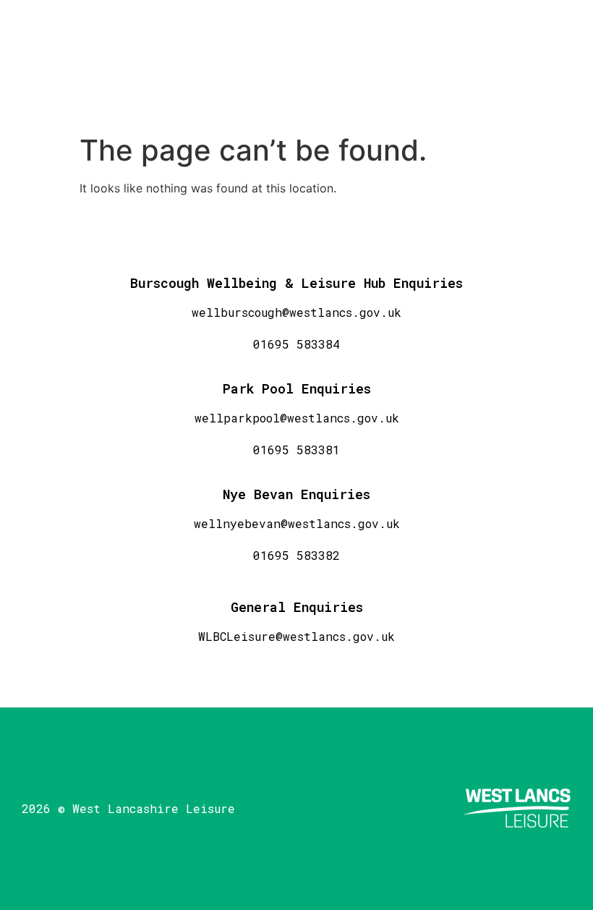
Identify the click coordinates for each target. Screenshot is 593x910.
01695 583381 (296, 449)
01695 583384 (296, 344)
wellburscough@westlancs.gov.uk (296, 312)
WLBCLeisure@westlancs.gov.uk (296, 636)
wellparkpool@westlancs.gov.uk (297, 417)
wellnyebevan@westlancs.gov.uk (297, 523)
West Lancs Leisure (130, 63)
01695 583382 (296, 555)
